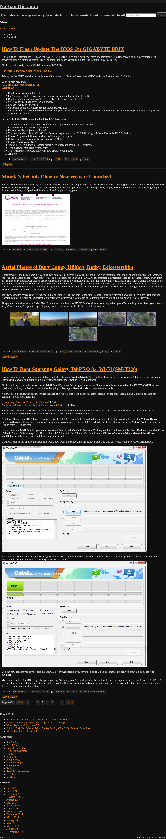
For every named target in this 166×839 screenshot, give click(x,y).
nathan (86, 159)
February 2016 (14, 811)
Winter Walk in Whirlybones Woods (24, 725)
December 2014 (14, 814)
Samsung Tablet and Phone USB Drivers (26, 402)
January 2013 (13, 829)
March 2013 (12, 826)
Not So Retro (19, 159)
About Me (11, 37)
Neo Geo (11, 756)
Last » (70, 702)
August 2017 (13, 799)
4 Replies (7, 164)
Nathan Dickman (19, 6)
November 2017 (14, 796)
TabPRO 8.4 (86, 691)
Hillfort (78, 351)
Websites (17, 249)
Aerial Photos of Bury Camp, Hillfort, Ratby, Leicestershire (67, 267)
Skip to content (7, 28)
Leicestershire (92, 351)
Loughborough (86, 249)
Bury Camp (66, 351)
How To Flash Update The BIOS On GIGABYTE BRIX (63, 49)
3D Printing (12, 742)
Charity (59, 249)
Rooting (60, 691)
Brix (66, 159)
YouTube (11, 777)
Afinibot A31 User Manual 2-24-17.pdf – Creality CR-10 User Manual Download (48, 728)
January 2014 (13, 820)
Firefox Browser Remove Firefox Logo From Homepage (35, 722)
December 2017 (14, 794)
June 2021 (11, 791)
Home (9, 34)
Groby (9, 753)
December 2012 (14, 831)
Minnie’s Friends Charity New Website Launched (56, 177)
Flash (74, 159)
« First (20, 702)
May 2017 (11, 802)
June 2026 (11, 788)
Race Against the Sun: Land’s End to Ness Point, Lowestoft (37, 719)
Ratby (105, 351)
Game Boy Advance (16, 751)
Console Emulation (16, 748)
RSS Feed (5, 837)
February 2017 (14, 805)
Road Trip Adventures (17, 771)
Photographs (12, 765)
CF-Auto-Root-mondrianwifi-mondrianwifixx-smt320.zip (33, 405)
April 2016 (12, 808)
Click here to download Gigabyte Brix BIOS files (27, 70)
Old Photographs (15, 762)
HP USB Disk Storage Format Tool (21, 84)
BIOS (58, 159)
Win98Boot (8, 87)
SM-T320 (72, 691)
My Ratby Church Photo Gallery (23, 731)
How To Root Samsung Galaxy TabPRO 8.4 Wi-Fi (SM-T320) (69, 369)
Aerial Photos (19, 351)
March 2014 (12, 817)
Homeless (70, 249)
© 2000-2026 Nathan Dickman (150, 837)
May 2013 (11, 823)
